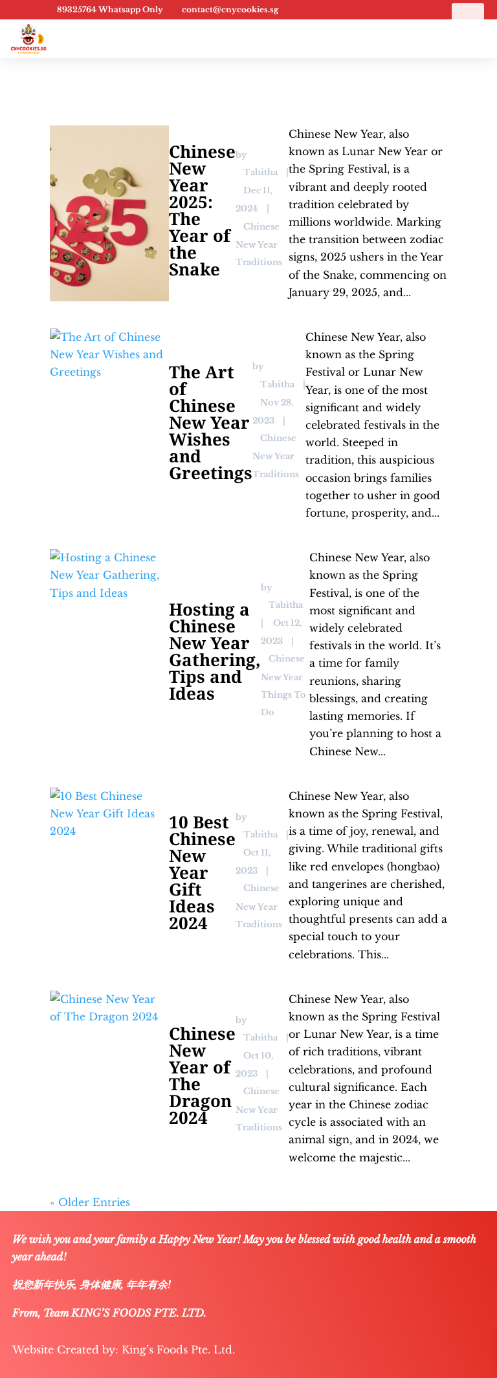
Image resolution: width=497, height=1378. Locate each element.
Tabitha (260, 172)
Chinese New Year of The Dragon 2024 (202, 1075)
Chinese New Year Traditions (259, 244)
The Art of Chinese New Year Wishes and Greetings (210, 422)
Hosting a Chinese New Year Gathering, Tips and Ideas (215, 651)
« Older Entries (90, 1202)
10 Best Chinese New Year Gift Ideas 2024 (202, 872)
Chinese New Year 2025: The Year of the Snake (202, 210)
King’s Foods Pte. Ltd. (178, 1349)
